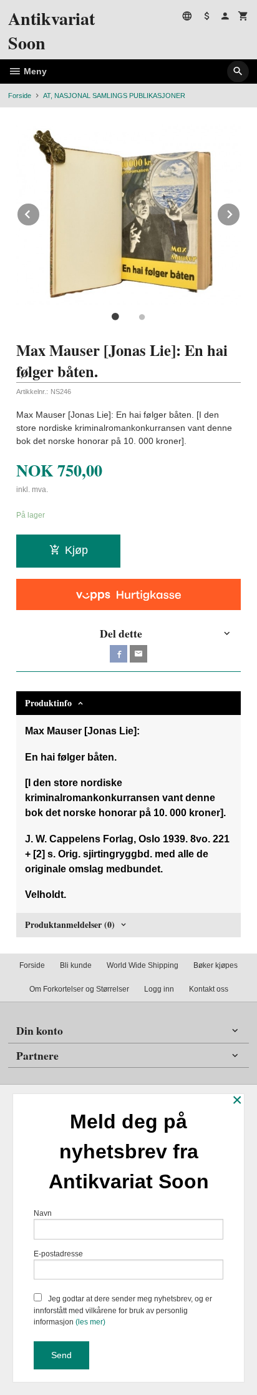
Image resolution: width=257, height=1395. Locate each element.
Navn (43, 1213)
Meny (34, 71)
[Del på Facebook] (118, 654)
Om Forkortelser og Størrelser (79, 989)
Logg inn (159, 989)
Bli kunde (76, 965)
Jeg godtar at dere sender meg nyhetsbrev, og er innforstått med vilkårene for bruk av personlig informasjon (123, 1310)
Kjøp (76, 550)
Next (240, 212)
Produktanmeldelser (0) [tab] (70, 924)
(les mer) (90, 1322)
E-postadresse (58, 1254)
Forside (19, 95)
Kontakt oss (208, 989)
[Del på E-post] (138, 654)
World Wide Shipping (142, 965)
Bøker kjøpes (215, 965)
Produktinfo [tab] (48, 702)
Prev (40, 212)
